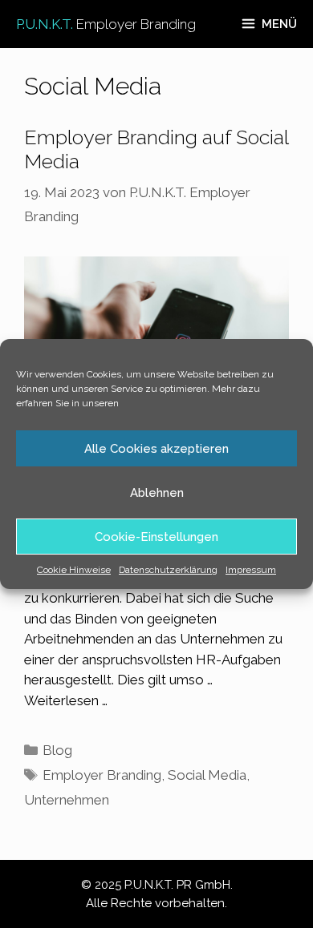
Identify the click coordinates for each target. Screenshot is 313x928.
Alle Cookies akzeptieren (156, 449)
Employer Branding (102, 775)
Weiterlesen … (66, 700)
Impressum (251, 569)
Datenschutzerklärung (168, 569)
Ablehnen (157, 493)
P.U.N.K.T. (106, 24)
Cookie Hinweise (74, 569)
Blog (57, 750)
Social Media (207, 775)
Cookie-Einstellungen (156, 537)
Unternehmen (66, 800)
